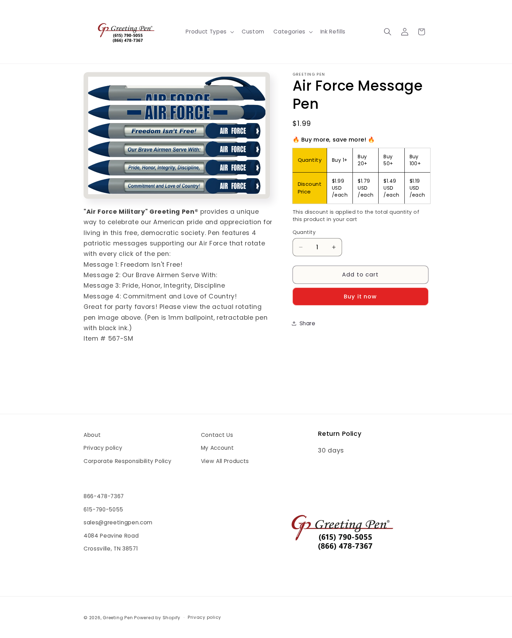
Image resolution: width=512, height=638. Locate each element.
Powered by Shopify (157, 618)
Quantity (304, 232)
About (92, 435)
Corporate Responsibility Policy (127, 461)
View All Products (225, 461)
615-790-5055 (103, 509)
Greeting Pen (118, 618)
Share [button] (308, 323)
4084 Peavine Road (111, 535)
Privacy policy (103, 447)
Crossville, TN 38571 (111, 548)
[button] (209, 32)
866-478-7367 (104, 496)
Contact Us (217, 435)
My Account (217, 447)
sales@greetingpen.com (118, 522)
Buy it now (360, 297)
